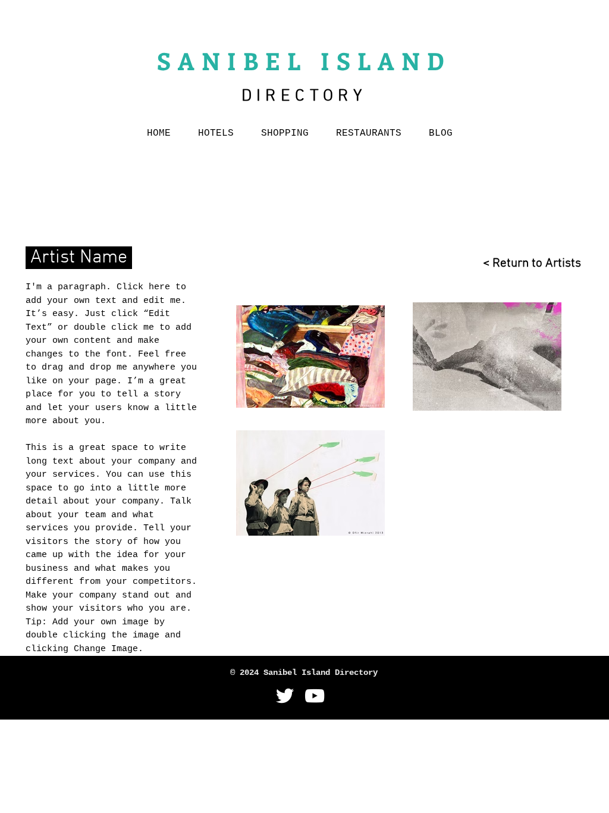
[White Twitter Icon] (285, 696)
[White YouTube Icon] (315, 696)
